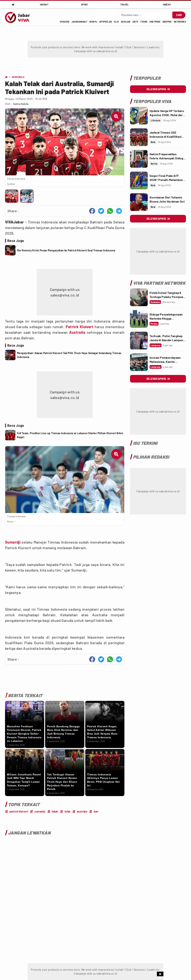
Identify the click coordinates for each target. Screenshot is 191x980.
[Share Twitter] (101, 210)
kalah (55, 811)
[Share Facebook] (92, 210)
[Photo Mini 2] (26, 196)
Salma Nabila (21, 103)
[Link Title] (139, 115)
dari (96, 811)
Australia (77, 332)
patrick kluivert (19, 811)
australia (82, 811)
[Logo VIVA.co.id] (19, 17)
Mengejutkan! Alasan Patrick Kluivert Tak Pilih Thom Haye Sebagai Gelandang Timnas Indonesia (69, 355)
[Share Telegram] (119, 210)
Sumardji (13, 542)
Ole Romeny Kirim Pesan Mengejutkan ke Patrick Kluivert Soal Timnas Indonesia (66, 250)
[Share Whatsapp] (110, 210)
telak (68, 811)
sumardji (40, 811)
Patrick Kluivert (79, 326)
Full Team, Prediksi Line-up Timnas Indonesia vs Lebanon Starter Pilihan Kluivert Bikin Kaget (70, 435)
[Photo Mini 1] (11, 196)
